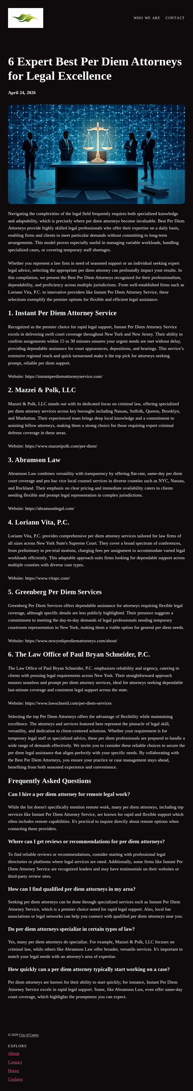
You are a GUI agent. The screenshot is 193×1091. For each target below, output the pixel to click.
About (13, 1053)
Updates (15, 1079)
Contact (15, 1062)
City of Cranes (29, 1035)
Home (13, 1070)
